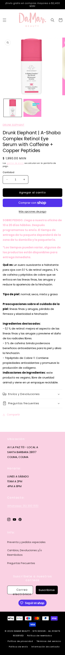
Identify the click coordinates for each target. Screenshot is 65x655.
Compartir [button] (13, 414)
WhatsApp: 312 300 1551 (22, 506)
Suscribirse (47, 590)
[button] (4, 20)
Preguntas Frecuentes (21, 563)
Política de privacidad (20, 641)
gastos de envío (15, 163)
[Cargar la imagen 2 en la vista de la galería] (32, 108)
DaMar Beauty (22, 631)
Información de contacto (45, 646)
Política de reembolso (39, 635)
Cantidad (8, 172)
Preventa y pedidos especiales (26, 542)
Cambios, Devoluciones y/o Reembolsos (24, 552)
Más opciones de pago (32, 211)
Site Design (39, 631)
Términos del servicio (48, 641)
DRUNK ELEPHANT (13, 125)
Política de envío (18, 646)
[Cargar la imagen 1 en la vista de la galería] (13, 108)
